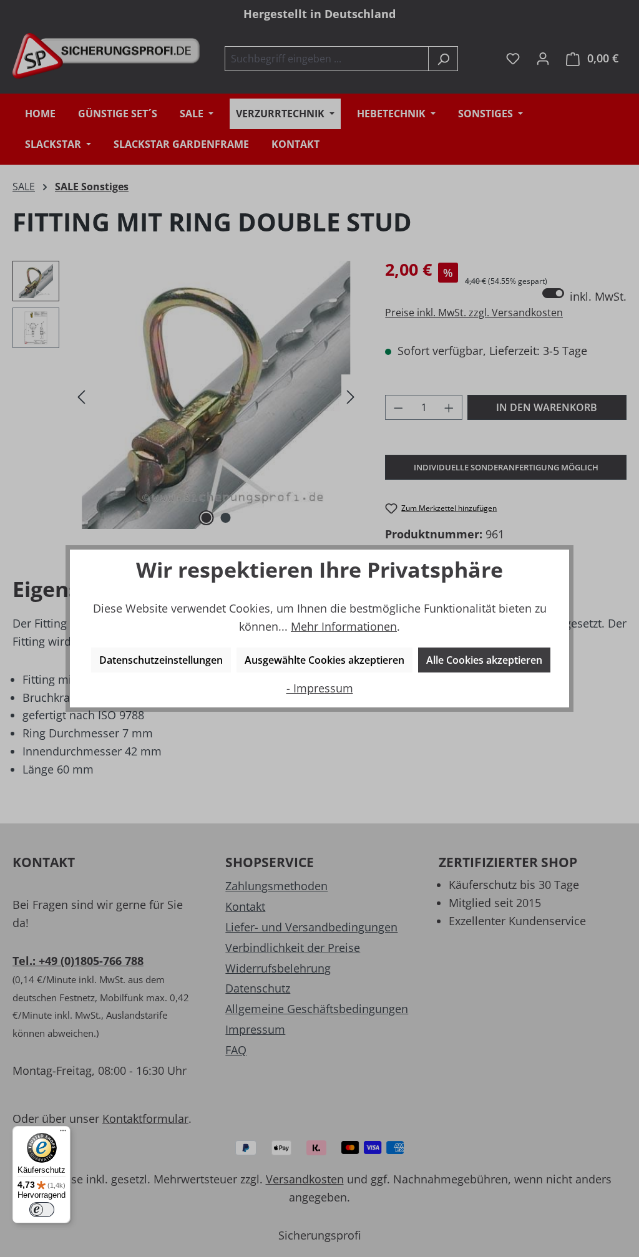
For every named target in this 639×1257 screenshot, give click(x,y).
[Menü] (63, 1133)
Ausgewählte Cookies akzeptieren (324, 660)
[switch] (41, 1209)
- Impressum (319, 688)
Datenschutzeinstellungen (161, 660)
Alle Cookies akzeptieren (484, 660)
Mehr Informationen (344, 626)
